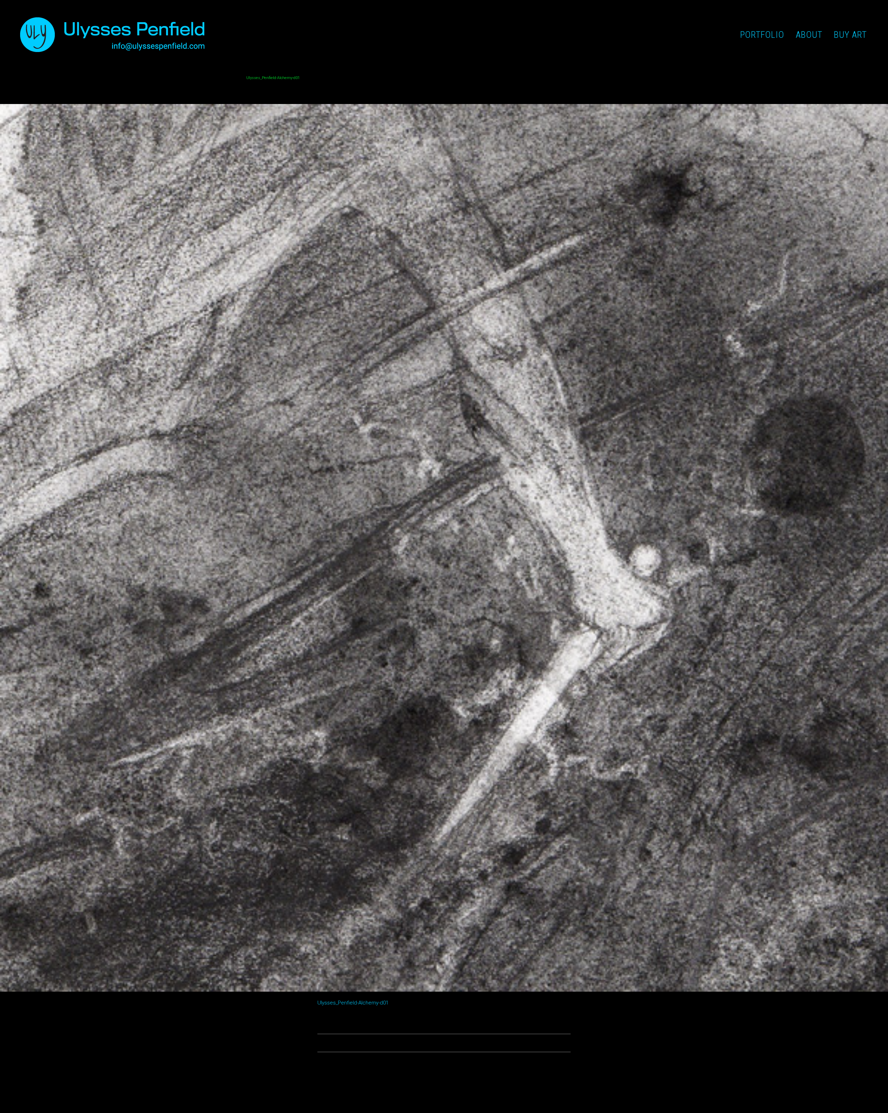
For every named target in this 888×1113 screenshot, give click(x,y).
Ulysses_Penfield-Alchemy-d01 (352, 1003)
